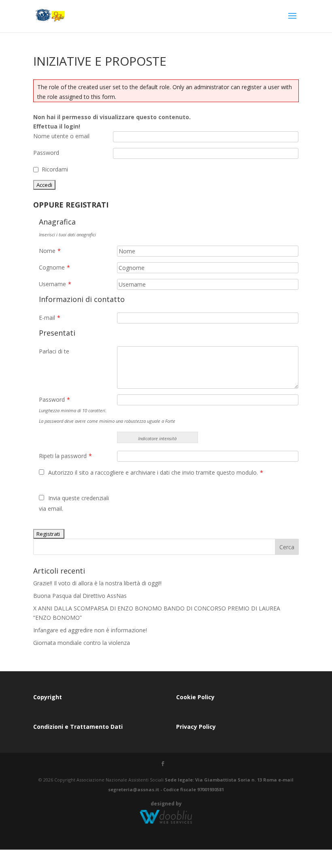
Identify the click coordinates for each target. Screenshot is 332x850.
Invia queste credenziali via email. (74, 503)
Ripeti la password (65, 456)
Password (46, 152)
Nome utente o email (61, 136)
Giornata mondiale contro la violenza (81, 643)
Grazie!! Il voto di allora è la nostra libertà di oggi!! (97, 583)
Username (55, 284)
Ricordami (55, 169)
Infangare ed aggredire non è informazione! (90, 630)
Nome (50, 251)
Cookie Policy (195, 697)
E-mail (49, 317)
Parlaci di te (54, 351)
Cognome (54, 267)
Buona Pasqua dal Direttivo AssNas (80, 595)
